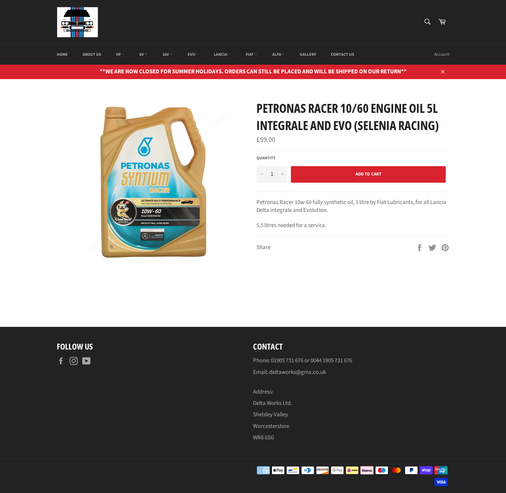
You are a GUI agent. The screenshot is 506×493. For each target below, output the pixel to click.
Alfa (277, 54)
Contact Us (342, 54)
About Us (92, 54)
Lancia (221, 54)
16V (166, 54)
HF (119, 54)
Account (441, 54)
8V (142, 54)
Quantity (265, 158)
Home (62, 54)
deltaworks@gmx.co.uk (297, 372)
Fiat (250, 54)
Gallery (308, 54)
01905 (278, 360)
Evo (192, 54)
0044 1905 (322, 360)
